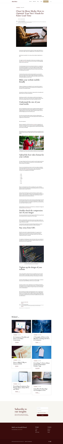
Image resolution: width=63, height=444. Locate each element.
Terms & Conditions (43, 412)
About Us (30, 1)
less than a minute (24, 61)
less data (33, 124)
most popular (27, 169)
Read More (22, 306)
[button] (38, 1)
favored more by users (27, 207)
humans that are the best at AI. (20, 441)
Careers (41, 1)
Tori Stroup (36, 342)
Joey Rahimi (26, 304)
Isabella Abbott (17, 342)
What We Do (34, 1)
